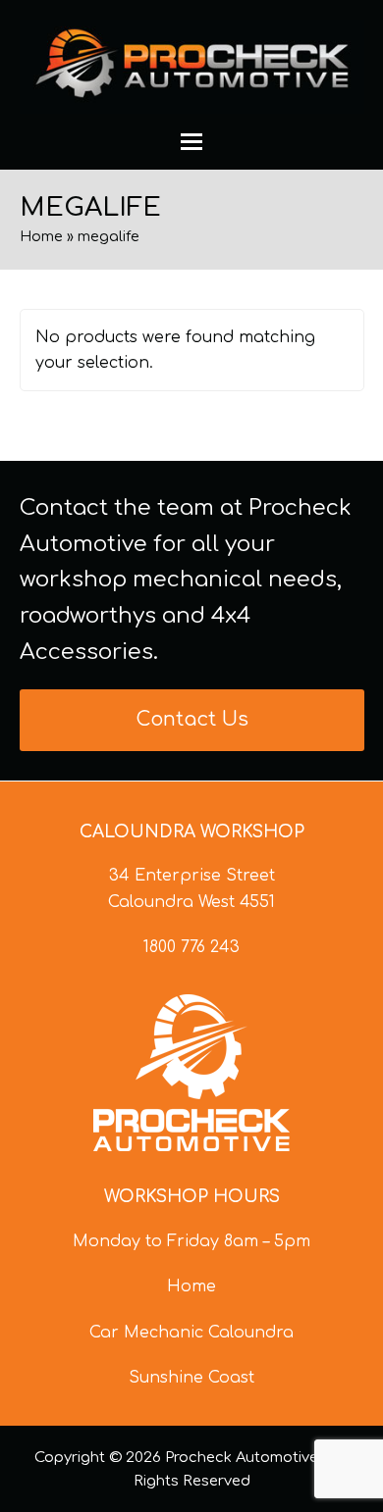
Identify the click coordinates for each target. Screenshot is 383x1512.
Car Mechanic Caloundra (191, 1332)
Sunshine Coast (191, 1377)
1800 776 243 (191, 947)
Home (41, 236)
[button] (191, 141)
